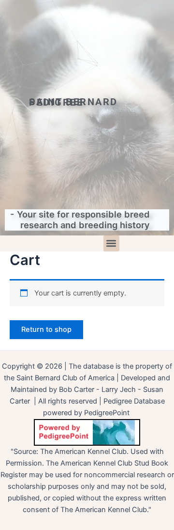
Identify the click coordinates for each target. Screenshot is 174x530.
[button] (111, 243)
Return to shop (46, 329)
